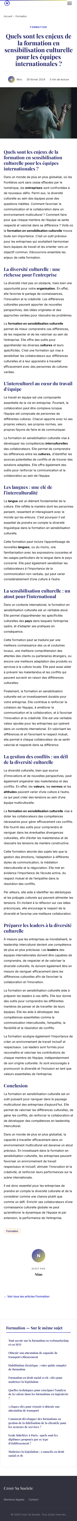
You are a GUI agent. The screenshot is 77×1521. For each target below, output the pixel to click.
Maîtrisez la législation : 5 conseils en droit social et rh (36, 1453)
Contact (33, 1499)
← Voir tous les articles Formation (26, 1296)
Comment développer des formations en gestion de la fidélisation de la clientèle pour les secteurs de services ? (37, 1423)
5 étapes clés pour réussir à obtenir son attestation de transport (33, 1408)
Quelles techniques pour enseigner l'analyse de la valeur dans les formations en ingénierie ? (38, 1394)
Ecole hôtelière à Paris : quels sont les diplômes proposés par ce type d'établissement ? (33, 1439)
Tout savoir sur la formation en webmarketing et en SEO (38, 1342)
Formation (21, 16)
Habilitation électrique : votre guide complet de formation (37, 1367)
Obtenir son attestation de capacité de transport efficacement (33, 1355)
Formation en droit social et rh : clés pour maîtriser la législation (35, 1379)
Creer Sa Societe (18, 1488)
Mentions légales (14, 1499)
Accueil (8, 16)
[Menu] (69, 3)
